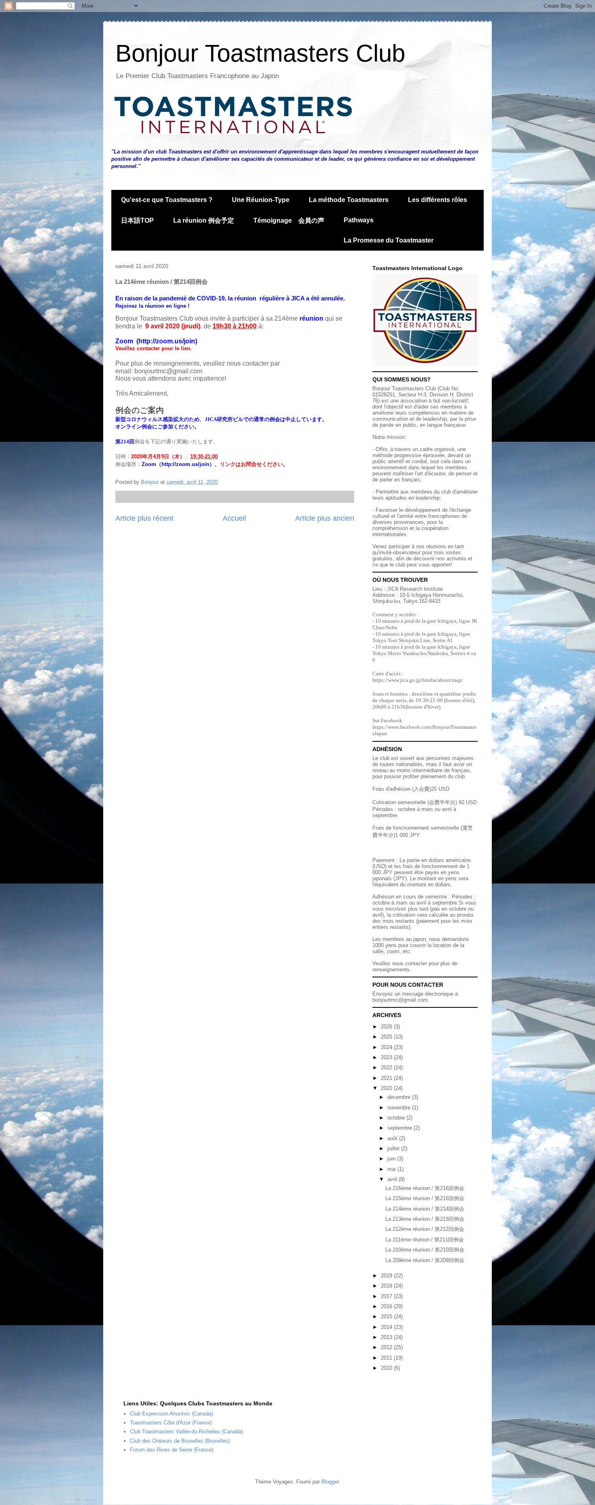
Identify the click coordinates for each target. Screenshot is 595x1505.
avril (393, 1179)
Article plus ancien (324, 518)
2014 (387, 1327)
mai (392, 1169)
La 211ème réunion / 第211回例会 (424, 1240)
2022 (387, 1067)
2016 (387, 1306)
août (393, 1138)
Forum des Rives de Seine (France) (171, 1450)
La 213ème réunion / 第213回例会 (424, 1219)
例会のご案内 (139, 410)
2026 (387, 1027)
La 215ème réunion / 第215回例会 (424, 1198)
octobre (396, 1118)
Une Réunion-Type (260, 199)
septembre (400, 1128)
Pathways (359, 220)
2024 (387, 1047)
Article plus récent (144, 518)
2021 (387, 1078)
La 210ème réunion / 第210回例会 (424, 1250)
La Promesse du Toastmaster (389, 240)
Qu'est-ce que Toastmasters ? (166, 199)
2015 (387, 1316)
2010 (387, 1368)
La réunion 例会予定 (203, 220)
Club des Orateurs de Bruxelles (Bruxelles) (180, 1441)
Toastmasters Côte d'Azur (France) (171, 1423)
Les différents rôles (437, 199)
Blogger (330, 1482)
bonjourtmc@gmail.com (400, 1000)
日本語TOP (137, 220)
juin (392, 1159)
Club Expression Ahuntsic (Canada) (171, 1414)
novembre (399, 1108)
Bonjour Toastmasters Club (260, 53)
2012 (387, 1347)
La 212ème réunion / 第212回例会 (424, 1229)
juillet (394, 1148)
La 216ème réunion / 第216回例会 (424, 1188)
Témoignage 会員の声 (288, 220)
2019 (387, 1276)
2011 (387, 1358)
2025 (387, 1037)
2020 (387, 1088)
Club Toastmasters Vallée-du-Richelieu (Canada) (186, 1431)
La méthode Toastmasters (349, 199)
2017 (387, 1296)
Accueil (234, 518)
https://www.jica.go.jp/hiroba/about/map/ (417, 680)
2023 (387, 1057)
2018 (387, 1286)
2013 (387, 1337)
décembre (399, 1097)
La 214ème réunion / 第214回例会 (424, 1209)
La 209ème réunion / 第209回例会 (424, 1260)
